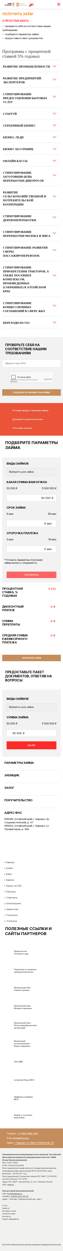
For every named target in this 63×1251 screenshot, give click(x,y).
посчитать (32, 575)
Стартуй (10, 113)
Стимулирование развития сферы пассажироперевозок (25, 251)
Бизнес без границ (18, 149)
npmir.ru (10, 1184)
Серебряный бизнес (19, 125)
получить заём (31, 658)
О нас (4, 1205)
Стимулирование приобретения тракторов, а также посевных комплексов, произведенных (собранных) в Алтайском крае (26, 279)
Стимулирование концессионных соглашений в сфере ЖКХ (24, 307)
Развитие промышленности (26, 66)
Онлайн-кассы (15, 161)
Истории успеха (9, 1211)
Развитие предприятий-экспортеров (22, 80)
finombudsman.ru (14, 1194)
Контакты (6, 1216)
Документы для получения (27, 419)
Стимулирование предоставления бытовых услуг (25, 98)
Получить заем (8, 1214)
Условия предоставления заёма (30, 410)
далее (31, 745)
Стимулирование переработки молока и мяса (27, 233)
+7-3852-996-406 (27, 1133)
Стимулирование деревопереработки (19, 218)
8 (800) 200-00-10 (19, 1196)
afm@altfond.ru (21, 1138)
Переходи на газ (16, 322)
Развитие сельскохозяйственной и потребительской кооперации (24, 198)
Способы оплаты (22, 428)
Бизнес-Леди (13, 137)
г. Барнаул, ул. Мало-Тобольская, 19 (34, 1142)
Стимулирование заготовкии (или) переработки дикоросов (23, 176)
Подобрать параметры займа (31, 392)
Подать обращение (10, 1219)
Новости (6, 1208)
